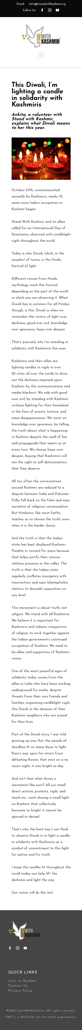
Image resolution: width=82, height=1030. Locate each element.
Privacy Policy (20, 990)
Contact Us (18, 985)
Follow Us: (29, 10)
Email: (21, 4)
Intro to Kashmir (22, 981)
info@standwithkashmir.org (47, 4)
